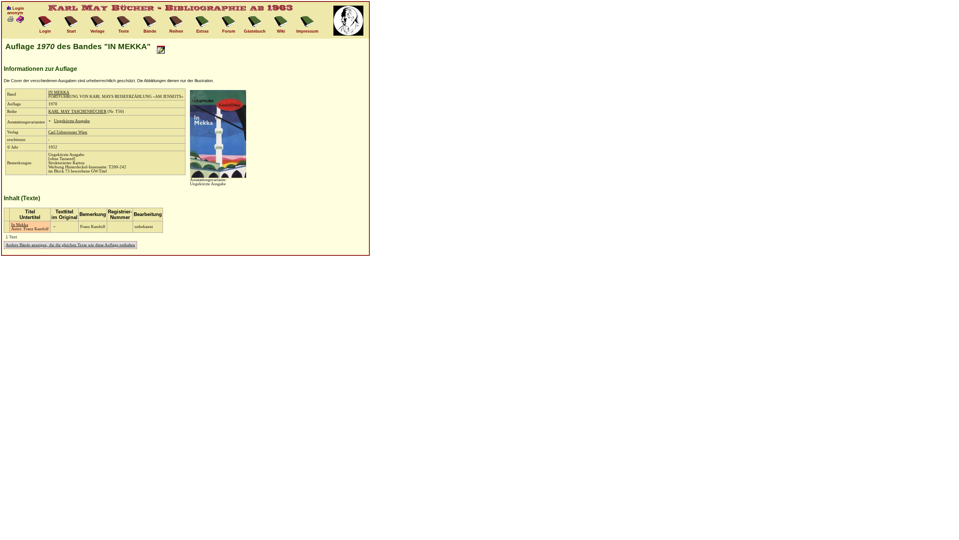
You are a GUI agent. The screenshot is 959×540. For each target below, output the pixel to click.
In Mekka (19, 225)
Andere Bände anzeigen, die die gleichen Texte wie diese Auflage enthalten (70, 245)
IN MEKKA (58, 92)
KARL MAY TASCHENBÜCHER (77, 112)
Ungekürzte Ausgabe (72, 121)
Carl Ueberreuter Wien (67, 132)
